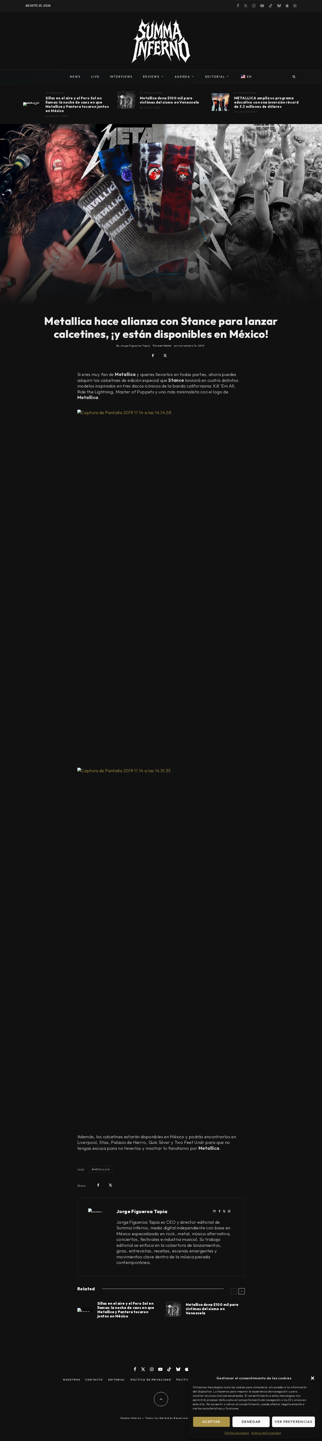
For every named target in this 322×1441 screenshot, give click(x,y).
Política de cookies (237, 1433)
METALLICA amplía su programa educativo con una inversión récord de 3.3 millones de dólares (266, 102)
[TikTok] (270, 5)
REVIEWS (151, 76)
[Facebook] (238, 5)
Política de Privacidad (266, 1433)
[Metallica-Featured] (220, 102)
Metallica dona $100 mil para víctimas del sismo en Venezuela (169, 100)
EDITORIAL (215, 76)
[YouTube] (262, 5)
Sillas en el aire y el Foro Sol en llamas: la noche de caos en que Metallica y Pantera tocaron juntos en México (77, 104)
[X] (245, 5)
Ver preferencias (293, 1421)
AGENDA (182, 76)
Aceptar (211, 1421)
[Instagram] (254, 5)
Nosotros (71, 1379)
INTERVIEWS (121, 76)
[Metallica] (32, 104)
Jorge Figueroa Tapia (142, 1211)
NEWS (75, 76)
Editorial (116, 1379)
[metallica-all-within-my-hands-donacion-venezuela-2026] (126, 100)
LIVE (95, 76)
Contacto (94, 1379)
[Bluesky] (279, 5)
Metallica (102, 1169)
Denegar (251, 1421)
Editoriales (57, 92)
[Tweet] (165, 355)
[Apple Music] (287, 5)
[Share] (153, 355)
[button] (312, 1378)
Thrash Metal (153, 92)
